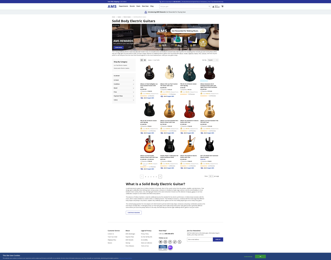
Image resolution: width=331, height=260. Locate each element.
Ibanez (196, 53)
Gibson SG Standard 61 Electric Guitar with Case (189, 121)
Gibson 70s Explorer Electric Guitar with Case (188, 156)
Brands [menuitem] (132, 6)
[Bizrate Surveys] (164, 249)
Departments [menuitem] (123, 6)
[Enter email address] (201, 239)
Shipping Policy (112, 240)
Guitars (119, 17)
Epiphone (191, 53)
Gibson (181, 53)
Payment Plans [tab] (118, 96)
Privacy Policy (145, 234)
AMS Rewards (129, 240)
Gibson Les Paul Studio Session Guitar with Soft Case (149, 156)
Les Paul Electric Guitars (120, 65)
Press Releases (130, 246)
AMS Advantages (130, 234)
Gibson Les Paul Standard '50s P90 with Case (209, 121)
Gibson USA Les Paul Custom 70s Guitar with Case (169, 84)
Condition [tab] (117, 84)
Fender (186, 53)
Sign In (217, 6)
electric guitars (191, 192)
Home (113, 17)
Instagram (165, 242)
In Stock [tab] (116, 80)
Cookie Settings (248, 256)
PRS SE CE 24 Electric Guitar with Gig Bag (188, 84)
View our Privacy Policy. (125, 258)
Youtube (160, 242)
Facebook (170, 242)
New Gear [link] (145, 6)
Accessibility (144, 240)
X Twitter (179, 242)
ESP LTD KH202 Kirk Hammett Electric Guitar (209, 156)
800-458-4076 (169, 234)
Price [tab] (115, 92)
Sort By (204, 60)
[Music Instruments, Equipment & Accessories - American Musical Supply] (112, 6)
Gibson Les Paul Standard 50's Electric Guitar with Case (169, 121)
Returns (110, 243)
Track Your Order (112, 237)
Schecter (204, 53)
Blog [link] (151, 6)
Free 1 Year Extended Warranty (215, 1)
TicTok (175, 242)
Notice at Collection (146, 243)
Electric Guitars (127, 17)
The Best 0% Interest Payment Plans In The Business (194, 1)
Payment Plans (130, 237)
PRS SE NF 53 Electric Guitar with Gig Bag (148, 121)
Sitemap (128, 243)
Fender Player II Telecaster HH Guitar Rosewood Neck (169, 156)
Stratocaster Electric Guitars (121, 68)
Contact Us (111, 234)
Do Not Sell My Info (146, 237)
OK (260, 256)
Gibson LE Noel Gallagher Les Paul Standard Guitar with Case (149, 85)
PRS (200, 53)
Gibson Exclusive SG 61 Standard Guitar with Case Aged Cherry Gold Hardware (208, 85)
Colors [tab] (116, 100)
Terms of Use (145, 246)
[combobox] (185, 6)
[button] (222, 6)
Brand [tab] (115, 88)
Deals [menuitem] (138, 6)
